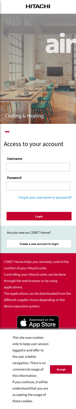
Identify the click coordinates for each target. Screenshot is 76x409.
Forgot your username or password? (45, 197)
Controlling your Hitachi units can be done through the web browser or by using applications (35, 280)
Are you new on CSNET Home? (29, 232)
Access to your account (33, 144)
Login (39, 216)
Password (14, 177)
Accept (61, 369)
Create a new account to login (39, 244)
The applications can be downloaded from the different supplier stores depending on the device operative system (37, 299)
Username (14, 158)
